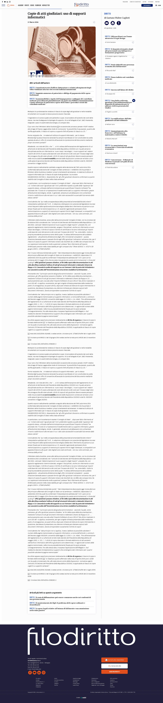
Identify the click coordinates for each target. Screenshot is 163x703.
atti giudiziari (108, 28)
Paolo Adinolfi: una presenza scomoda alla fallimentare (119, 65)
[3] (44, 323)
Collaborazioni (94, 678)
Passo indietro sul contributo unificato (119, 78)
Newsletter (46, 5)
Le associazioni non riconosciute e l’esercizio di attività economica (119, 147)
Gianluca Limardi (112, 153)
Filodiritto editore (112, 167)
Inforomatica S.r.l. (40, 681)
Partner (56, 685)
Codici (32, 5)
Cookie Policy (76, 685)
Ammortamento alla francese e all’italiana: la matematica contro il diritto (116, 133)
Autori (55, 678)
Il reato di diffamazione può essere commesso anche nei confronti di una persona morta (60, 598)
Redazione (38, 685)
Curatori (56, 681)
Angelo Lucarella (112, 112)
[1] (58, 127)
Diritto (107, 13)
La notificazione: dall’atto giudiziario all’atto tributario (118, 119)
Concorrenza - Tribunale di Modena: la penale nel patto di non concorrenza (119, 161)
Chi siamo (38, 678)
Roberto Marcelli (112, 139)
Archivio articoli (114, 681)
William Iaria (111, 124)
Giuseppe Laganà (112, 56)
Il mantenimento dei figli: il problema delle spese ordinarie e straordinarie (57, 604)
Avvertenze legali (77, 678)
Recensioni (94, 680)
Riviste (27, 5)
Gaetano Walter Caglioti (118, 18)
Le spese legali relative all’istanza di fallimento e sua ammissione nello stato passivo (59, 609)
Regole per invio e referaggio (98, 685)
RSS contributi (113, 678)
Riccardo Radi (111, 70)
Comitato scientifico (59, 680)
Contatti (38, 680)
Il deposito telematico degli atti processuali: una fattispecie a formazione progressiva (119, 51)
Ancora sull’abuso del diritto (122, 90)
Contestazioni (76, 680)
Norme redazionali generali (97, 683)
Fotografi (56, 683)
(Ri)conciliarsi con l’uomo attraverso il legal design (118, 37)
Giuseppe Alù (111, 94)
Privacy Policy (76, 683)
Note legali (75, 681)
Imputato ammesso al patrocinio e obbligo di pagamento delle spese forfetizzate (60, 94)
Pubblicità (38, 687)
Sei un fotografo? (95, 681)
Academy (20, 5)
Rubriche (38, 5)
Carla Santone (111, 42)
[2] (35, 138)
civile (114, 28)
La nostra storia (39, 683)
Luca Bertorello (111, 83)
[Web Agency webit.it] (83, 697)
